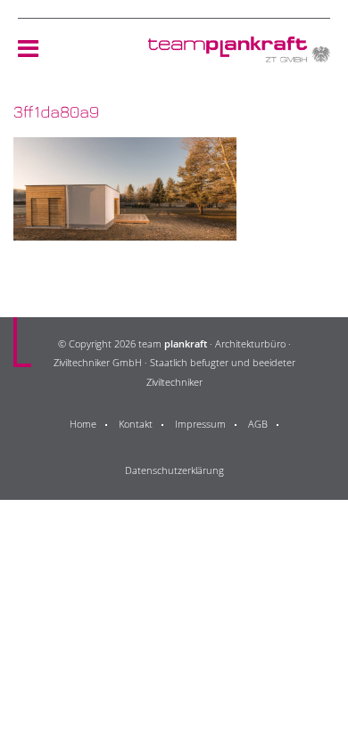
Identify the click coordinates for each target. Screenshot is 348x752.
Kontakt (136, 423)
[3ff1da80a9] (124, 229)
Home (83, 423)
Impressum (200, 423)
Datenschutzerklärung (174, 470)
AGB (258, 423)
